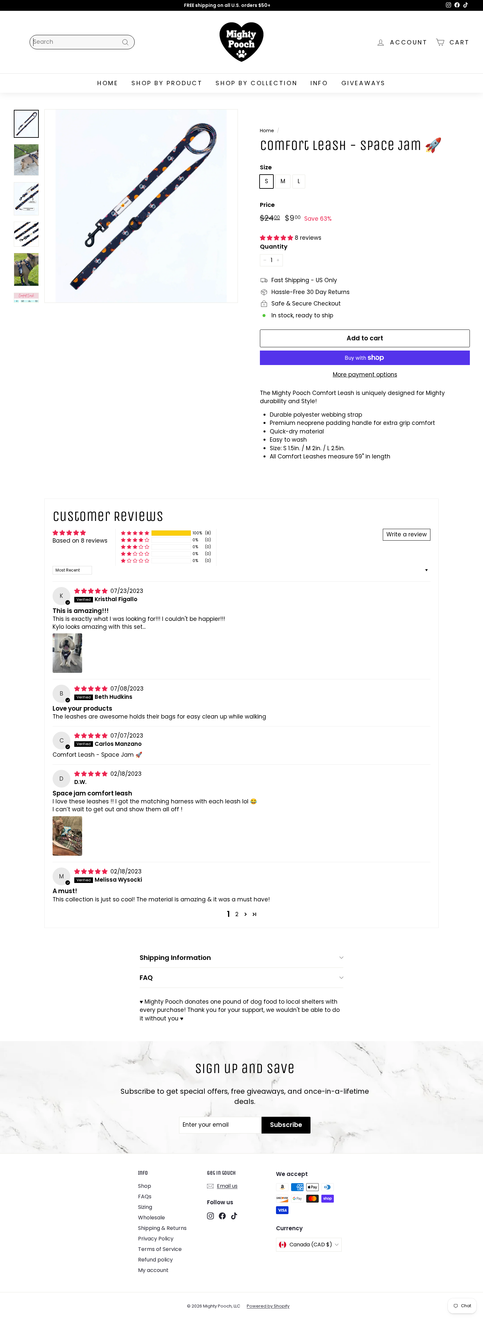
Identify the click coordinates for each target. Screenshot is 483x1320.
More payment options (365, 375)
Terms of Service (160, 1249)
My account (153, 1270)
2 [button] (237, 914)
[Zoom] (141, 206)
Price (267, 205)
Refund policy (155, 1259)
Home (267, 130)
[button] (277, 238)
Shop (144, 1186)
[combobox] (82, 42)
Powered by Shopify (268, 1306)
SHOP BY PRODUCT (166, 83)
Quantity (274, 246)
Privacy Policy (155, 1238)
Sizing (145, 1207)
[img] (91, 591)
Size (266, 167)
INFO (319, 83)
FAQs (144, 1196)
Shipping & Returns (162, 1228)
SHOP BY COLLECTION (256, 83)
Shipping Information (175, 957)
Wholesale (151, 1217)
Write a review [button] (406, 534)
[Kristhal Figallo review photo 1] (67, 653)
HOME (107, 83)
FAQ (146, 977)
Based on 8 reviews (80, 541)
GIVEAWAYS (363, 83)
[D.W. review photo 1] (67, 836)
